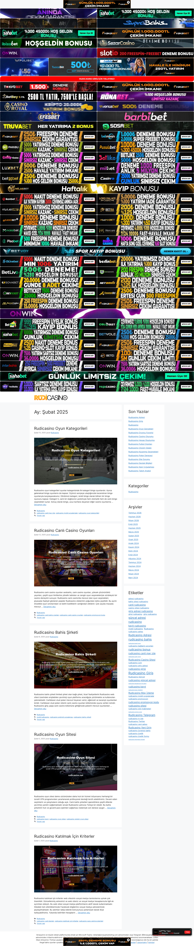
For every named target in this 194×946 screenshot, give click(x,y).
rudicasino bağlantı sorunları (140, 646)
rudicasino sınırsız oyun (135, 712)
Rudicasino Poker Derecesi (140, 455)
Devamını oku (40, 505)
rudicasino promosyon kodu (94, 615)
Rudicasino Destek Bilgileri (140, 463)
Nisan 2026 (133, 520)
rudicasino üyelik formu (138, 736)
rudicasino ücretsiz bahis (139, 730)
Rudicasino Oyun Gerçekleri (140, 429)
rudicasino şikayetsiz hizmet (136, 739)
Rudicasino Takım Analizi (139, 471)
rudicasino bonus (139, 649)
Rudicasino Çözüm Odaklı (139, 448)
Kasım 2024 (133, 547)
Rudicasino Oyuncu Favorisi (140, 433)
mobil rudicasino (43, 717)
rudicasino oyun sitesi (57, 819)
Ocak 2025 (133, 539)
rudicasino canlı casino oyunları (71, 615)
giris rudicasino (150, 614)
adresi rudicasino (135, 599)
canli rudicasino (137, 604)
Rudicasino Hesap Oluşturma (141, 440)
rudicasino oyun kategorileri (88, 513)
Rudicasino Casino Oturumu (140, 436)
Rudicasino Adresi (136, 417)
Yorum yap (41, 515)
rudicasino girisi (137, 668)
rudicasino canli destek (45, 921)
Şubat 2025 (133, 536)
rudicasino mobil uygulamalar (67, 513)
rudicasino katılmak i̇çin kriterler (66, 921)
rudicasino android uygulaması (61, 717)
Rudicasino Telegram (141, 715)
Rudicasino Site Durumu (139, 459)
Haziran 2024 (134, 566)
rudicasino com (135, 663)
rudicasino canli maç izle (46, 513)
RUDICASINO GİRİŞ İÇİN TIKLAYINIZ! (97, 79)
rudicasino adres (135, 631)
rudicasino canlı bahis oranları (48, 615)
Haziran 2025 (134, 528)
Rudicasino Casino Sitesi (141, 659)
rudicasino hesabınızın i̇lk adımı (137, 683)
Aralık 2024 (133, 543)
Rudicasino (41, 511)
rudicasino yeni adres (137, 724)
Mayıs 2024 (133, 570)
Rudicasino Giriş (135, 421)
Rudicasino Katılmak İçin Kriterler (64, 836)
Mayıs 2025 (133, 532)
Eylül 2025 (133, 524)
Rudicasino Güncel (136, 677)
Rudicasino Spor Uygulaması (141, 467)
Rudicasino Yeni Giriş (139, 727)
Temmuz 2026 (134, 513)
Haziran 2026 (134, 517)
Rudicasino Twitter (136, 721)
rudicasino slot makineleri (139, 709)
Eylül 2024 (133, 555)
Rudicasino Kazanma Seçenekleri (143, 452)
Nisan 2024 (133, 574)
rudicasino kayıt (42, 819)
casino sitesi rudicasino (138, 608)
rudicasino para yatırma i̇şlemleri (91, 921)
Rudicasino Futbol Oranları (140, 444)
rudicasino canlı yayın (134, 656)
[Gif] (97, 188)
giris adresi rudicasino (140, 611)
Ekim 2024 (133, 551)
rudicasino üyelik (135, 733)
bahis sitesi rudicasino (138, 601)
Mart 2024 (133, 578)
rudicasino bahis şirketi (82, 717)
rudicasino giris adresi (138, 666)
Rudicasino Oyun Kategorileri (60, 428)
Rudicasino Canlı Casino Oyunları (64, 530)
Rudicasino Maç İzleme (141, 692)
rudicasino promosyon (138, 699)
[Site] (48, 136)
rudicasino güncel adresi (141, 680)
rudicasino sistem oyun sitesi (77, 819)
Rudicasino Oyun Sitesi (55, 734)
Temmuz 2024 (134, 562)
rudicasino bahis (140, 639)
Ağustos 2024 (134, 558)
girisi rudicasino (135, 614)
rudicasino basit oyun (134, 643)
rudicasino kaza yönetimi (135, 690)
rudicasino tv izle (135, 718)
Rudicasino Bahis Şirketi (56, 632)
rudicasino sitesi (137, 705)
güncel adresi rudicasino (137, 619)
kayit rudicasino (137, 625)
